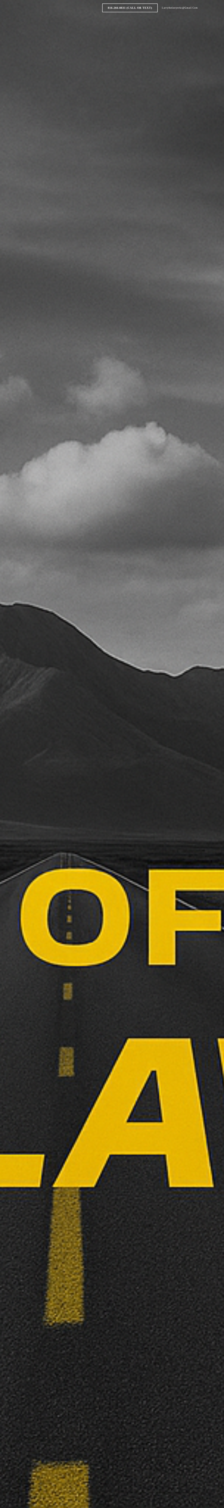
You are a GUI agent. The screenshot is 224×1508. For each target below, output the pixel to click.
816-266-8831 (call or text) (130, 7)
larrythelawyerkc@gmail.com (180, 7)
